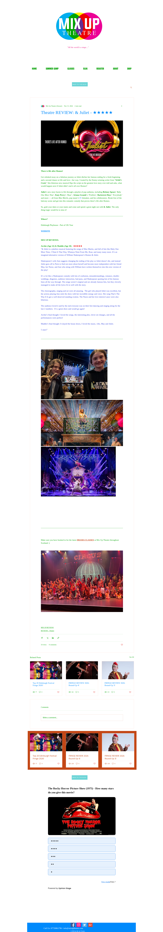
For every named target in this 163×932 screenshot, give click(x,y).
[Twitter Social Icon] (84, 925)
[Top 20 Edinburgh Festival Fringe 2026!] (46, 670)
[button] (131, 87)
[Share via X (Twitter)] (47, 638)
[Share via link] (58, 638)
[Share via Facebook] (42, 638)
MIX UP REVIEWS (47, 627)
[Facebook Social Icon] (73, 925)
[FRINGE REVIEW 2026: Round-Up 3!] (118, 670)
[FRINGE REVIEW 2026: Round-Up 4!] (82, 670)
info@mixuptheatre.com (73, 928)
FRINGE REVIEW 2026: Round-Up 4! (79, 684)
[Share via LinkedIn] (53, 638)
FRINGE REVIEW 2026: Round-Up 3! (115, 684)
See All (131, 657)
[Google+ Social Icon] (90, 925)
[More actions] (121, 106)
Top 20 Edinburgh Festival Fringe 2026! (43, 684)
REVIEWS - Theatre (47, 631)
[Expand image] (74, 374)
